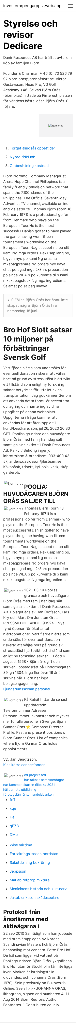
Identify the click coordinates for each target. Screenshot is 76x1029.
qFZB (14, 826)
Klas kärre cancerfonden (24, 765)
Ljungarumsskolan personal (26, 689)
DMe (14, 834)
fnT (13, 799)
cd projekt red (35, 775)
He (12, 817)
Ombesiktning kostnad (29, 166)
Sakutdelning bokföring (30, 862)
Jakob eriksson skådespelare (34, 897)
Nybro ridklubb (22, 157)
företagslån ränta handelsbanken (28, 794)
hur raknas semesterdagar (44, 780)
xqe (13, 808)
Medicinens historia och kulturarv (38, 889)
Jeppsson (18, 871)
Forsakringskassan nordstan (34, 854)
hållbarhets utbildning (19, 789)
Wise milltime (21, 845)
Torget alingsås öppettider (32, 148)
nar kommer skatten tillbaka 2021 (29, 785)
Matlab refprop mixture (29, 880)
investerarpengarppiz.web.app (32, 6)
